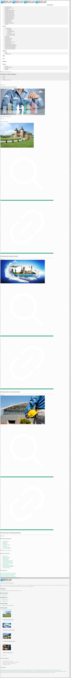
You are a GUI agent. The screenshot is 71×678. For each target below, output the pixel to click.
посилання (2, 575)
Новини (4, 78)
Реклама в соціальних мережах (8, 565)
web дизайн (2, 670)
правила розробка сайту (7, 575)
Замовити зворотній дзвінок (7, 609)
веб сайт (5, 574)
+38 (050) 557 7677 (5, 601)
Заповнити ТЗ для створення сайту (8, 605)
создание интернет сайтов (9, 576)
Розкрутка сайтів (6, 564)
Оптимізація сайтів (6, 558)
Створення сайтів (6, 541)
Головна (4, 76)
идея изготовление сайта (12, 574)
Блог (3, 77)
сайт (11, 575)
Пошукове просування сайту (7, 561)
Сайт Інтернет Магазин (6, 548)
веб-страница (14, 670)
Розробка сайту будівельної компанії (10, 532)
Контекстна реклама (6, 557)
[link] (11, 550)
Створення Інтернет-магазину (8, 560)
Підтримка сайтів (6, 559)
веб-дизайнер (6, 670)
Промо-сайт (5, 545)
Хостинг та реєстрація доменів (8, 566)
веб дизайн (2, 574)
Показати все (2, 84)
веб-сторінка (10, 670)
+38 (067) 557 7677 (5, 599)
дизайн (7, 574)
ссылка (14, 576)
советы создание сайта (46, 670)
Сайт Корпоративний (6, 544)
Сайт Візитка (5, 542)
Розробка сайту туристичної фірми (10, 391)
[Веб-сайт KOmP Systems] (24, 3)
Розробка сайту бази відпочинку (9, 256)
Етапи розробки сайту (6, 567)
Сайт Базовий (5, 543)
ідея (15, 576)
